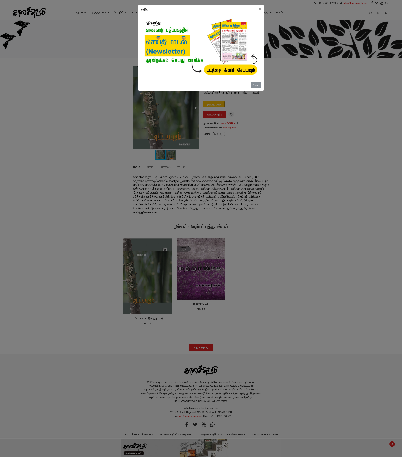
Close (256, 85)
